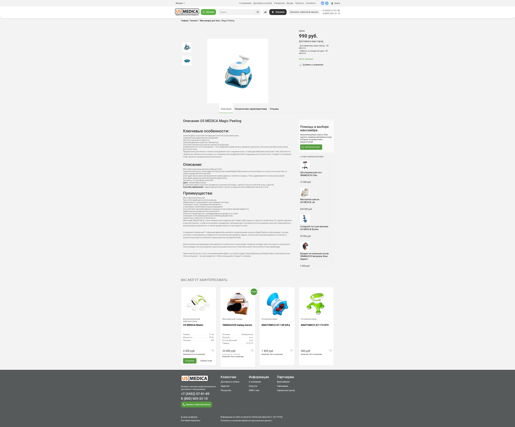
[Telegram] (326, 3)
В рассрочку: (231, 354)
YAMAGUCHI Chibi (311, 174)
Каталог (210, 12)
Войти (337, 3)
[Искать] (258, 12)
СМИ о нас (254, 390)
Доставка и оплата (262, 3)
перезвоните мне (312, 147)
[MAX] (322, 3)
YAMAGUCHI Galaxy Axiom (237, 325)
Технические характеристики (250, 108)
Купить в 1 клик (206, 360)
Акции (290, 3)
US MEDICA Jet (309, 201)
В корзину (189, 361)
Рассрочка (279, 3)
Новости (299, 3)
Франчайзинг (283, 382)
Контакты (311, 3)
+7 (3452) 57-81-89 (330, 10)
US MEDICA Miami (193, 325)
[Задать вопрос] (213, 350)
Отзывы (274, 108)
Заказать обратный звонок (304, 12)
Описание (226, 108)
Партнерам (282, 386)
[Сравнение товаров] (265, 12)
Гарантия (225, 386)
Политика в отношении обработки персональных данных (246, 420)
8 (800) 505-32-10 (331, 13)
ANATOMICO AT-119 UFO (315, 325)
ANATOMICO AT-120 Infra (276, 325)
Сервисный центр (286, 390)
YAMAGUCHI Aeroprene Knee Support (314, 256)
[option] (186, 46)
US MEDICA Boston (314, 228)
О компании (245, 3)
